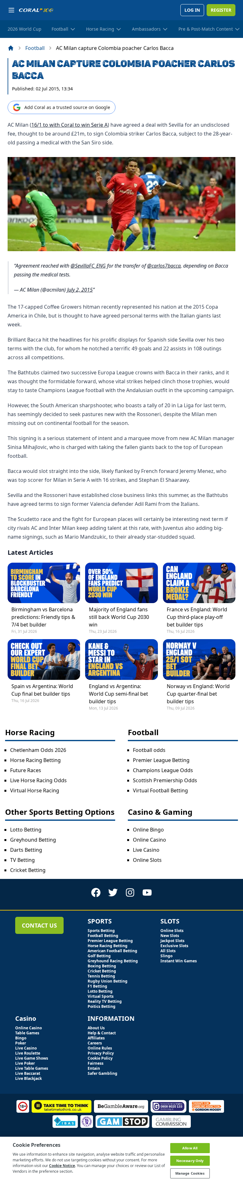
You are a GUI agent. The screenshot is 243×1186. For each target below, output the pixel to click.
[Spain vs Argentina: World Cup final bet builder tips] (44, 659)
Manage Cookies (190, 1173)
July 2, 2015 (80, 289)
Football (35, 48)
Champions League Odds (163, 770)
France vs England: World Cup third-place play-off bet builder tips (197, 617)
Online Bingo (148, 829)
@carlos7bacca (164, 265)
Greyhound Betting (33, 839)
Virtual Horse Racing (34, 790)
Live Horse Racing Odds (38, 780)
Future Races (25, 770)
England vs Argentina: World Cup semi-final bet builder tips (118, 694)
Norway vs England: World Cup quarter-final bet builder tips (198, 694)
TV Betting (22, 859)
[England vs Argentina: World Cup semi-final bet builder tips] (121, 659)
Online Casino (149, 839)
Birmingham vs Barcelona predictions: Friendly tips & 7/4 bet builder (43, 617)
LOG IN (192, 10)
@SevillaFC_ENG (88, 265)
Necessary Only (190, 1160)
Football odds (149, 750)
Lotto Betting (25, 829)
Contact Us (39, 925)
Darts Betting (26, 849)
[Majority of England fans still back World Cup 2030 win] (121, 583)
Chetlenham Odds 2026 (38, 750)
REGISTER (221, 10)
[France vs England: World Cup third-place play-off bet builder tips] (199, 583)
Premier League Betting (161, 760)
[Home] (11, 48)
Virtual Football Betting (160, 790)
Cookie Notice (62, 1165)
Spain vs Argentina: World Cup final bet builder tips (42, 690)
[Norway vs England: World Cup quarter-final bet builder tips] (199, 659)
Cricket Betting (28, 870)
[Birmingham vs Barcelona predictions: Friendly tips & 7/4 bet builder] (44, 583)
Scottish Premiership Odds (165, 780)
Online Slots (147, 859)
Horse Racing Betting (35, 760)
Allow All (189, 1148)
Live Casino (146, 849)
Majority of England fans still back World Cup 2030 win (119, 617)
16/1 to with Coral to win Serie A (69, 124)
